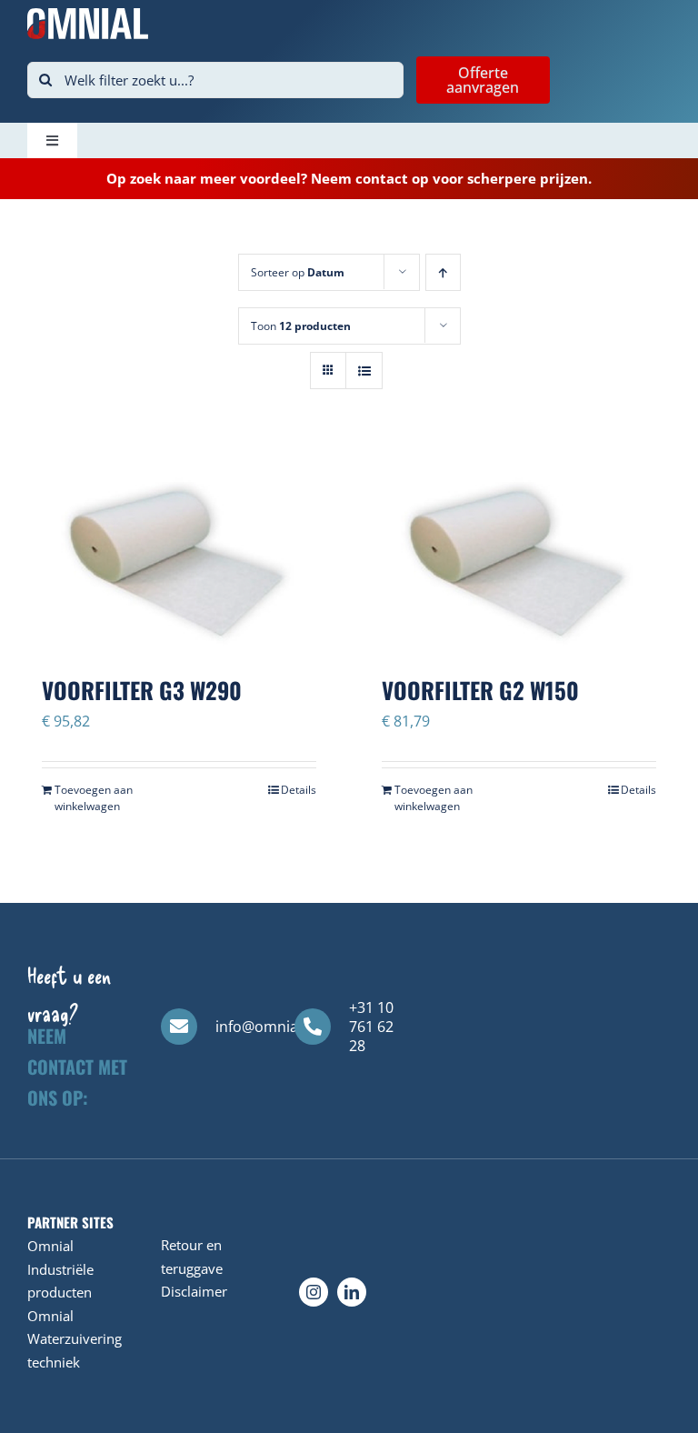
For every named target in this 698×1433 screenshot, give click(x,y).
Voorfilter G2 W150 (480, 689)
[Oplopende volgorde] (443, 272)
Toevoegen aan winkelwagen (94, 798)
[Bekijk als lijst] (364, 370)
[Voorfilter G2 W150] (519, 549)
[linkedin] (351, 1292)
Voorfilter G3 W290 (142, 689)
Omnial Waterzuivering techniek (74, 1339)
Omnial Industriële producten (60, 1269)
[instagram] (313, 1292)
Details (298, 789)
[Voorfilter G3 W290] (179, 549)
